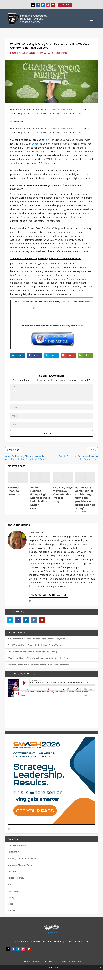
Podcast (11, 884)
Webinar (12, 910)
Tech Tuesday (14, 891)
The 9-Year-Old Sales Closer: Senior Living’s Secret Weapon (35, 645)
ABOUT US (58, 941)
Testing (11, 897)
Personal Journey (16, 877)
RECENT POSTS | (23, 941)
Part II (48, 139)
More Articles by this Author (49, 594)
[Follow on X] (33, 5)
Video (10, 903)
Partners (12, 871)
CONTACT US (71, 941)
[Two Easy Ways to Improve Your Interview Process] (63, 478)
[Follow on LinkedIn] (43, 5)
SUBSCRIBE (65, 4)
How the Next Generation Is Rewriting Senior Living (32, 651)
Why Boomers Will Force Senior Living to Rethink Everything (36, 638)
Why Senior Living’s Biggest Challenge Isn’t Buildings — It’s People (39, 658)
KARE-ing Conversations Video (22, 858)
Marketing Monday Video (20, 865)
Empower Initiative (17, 845)
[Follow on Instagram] (48, 5)
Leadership (61, 52)
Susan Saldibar (30, 52)
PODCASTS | (36, 941)
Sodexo (36, 143)
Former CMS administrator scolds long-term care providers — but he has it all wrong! (85, 498)
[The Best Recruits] (18, 478)
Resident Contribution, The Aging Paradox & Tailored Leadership (38, 664)
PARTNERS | (48, 941)
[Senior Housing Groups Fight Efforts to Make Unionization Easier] (40, 478)
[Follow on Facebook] (38, 5)
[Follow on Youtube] (53, 5)
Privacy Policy (56, 961)
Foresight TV (14, 851)
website (88, 301)
